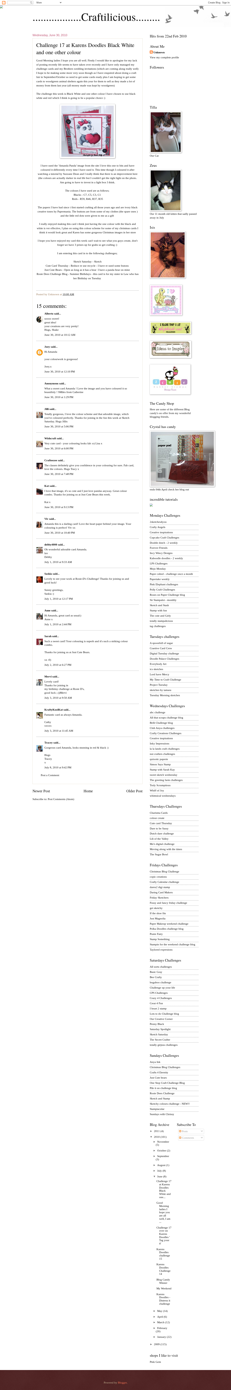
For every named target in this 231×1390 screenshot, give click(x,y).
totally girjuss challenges (164, 1044)
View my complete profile (164, 57)
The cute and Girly (160, 615)
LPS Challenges (158, 563)
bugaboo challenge (160, 982)
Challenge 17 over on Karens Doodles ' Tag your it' (163, 1235)
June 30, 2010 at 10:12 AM (59, 334)
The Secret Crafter (160, 1039)
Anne (47, 610)
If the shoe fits (158, 913)
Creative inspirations (161, 532)
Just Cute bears (158, 1077)
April (160, 1316)
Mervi (48, 676)
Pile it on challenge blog (163, 1088)
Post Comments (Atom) (61, 799)
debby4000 (50, 544)
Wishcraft (50, 438)
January (162, 1336)
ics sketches (156, 669)
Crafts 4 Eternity (159, 1072)
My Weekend (163, 1288)
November (163, 1141)
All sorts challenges (161, 966)
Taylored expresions (161, 949)
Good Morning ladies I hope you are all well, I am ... (163, 1212)
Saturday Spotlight (160, 1029)
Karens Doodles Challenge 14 (163, 1269)
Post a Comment (50, 775)
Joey (47, 346)
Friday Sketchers (159, 897)
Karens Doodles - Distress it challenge (163, 1299)
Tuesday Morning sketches (165, 695)
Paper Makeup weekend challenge (169, 923)
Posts (184, 1131)
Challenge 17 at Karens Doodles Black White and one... (163, 1189)
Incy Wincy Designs (161, 553)
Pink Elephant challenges (164, 584)
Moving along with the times (166, 849)
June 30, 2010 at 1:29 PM (58, 397)
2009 (157, 1344)
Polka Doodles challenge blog (167, 928)
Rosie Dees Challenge (162, 1093)
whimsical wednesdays (163, 795)
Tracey (48, 742)
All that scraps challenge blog (166, 717)
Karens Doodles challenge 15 (163, 1254)
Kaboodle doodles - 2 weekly (166, 558)
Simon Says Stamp (160, 764)
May (160, 1311)
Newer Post (41, 791)
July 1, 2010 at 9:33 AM (58, 562)
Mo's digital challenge (162, 844)
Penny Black (157, 1024)
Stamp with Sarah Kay (162, 769)
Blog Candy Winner (163, 1281)
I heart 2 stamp (158, 1008)
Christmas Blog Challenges (165, 1067)
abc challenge (157, 712)
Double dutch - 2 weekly (164, 542)
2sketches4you (158, 521)
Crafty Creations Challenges (165, 733)
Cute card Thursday (161, 823)
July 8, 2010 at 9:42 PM (57, 767)
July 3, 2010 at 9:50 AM (58, 697)
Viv (46, 518)
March (161, 1322)
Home (88, 791)
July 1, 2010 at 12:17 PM (58, 598)
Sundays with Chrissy (162, 1114)
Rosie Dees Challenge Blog (52, 273)
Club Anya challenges (162, 728)
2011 (157, 1131)
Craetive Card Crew (161, 648)
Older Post (134, 791)
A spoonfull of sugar (161, 643)
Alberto (48, 313)
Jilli (46, 409)
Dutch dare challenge (162, 833)
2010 (157, 1136)
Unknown (159, 52)
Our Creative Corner (161, 1019)
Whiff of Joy (157, 790)
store (133, 232)
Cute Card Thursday (57, 265)
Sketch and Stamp (160, 1098)
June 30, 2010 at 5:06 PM (58, 426)
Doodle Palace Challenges (164, 658)
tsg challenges (158, 626)
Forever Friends (158, 547)
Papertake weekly (160, 579)
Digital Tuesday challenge (164, 653)
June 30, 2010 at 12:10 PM (59, 371)
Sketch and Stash (159, 605)
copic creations (158, 876)
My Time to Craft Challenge (165, 679)
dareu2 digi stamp (160, 887)
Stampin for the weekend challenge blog (172, 944)
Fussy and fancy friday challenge (168, 902)
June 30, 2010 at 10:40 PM (59, 532)
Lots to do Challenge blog (164, 1013)
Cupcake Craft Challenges (164, 537)
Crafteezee (50, 460)
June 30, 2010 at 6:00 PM (58, 448)
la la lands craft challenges (165, 748)
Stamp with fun (158, 610)
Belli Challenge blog (161, 722)
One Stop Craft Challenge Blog (167, 1082)
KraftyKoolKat (53, 709)
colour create (157, 818)
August (161, 1165)
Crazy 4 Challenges (161, 998)
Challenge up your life (162, 987)
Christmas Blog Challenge (164, 871)
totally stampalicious (161, 620)
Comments (187, 1137)
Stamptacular (157, 1109)
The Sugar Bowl (159, 854)
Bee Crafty (156, 977)
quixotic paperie (159, 759)
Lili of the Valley (159, 838)
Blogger (122, 1382)
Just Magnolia (157, 918)
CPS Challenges (159, 992)
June (160, 1176)
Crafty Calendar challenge (164, 882)
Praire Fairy (156, 934)
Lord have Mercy (159, 674)
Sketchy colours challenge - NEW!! (170, 1103)
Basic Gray (156, 972)
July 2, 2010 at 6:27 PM (57, 664)
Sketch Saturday (82, 261)
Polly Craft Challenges (162, 589)
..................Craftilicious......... (96, 16)
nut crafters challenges (162, 754)
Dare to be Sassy (159, 828)
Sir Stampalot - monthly (163, 600)
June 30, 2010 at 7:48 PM (58, 474)
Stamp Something (160, 939)
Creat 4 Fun (156, 1003)
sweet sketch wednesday (163, 774)
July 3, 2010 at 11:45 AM (58, 730)
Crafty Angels (157, 527)
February (162, 1328)
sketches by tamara (160, 690)
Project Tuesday (159, 684)
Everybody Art (158, 664)
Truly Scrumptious (160, 785)
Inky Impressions (159, 743)
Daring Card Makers (161, 892)
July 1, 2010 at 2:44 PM (57, 624)
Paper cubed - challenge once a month (171, 573)
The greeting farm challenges (166, 780)
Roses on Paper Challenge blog (167, 594)
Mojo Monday (158, 568)
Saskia (48, 573)
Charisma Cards (159, 812)
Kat (46, 485)
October (162, 1150)
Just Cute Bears (53, 269)
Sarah (47, 636)
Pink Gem (155, 1361)
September (163, 1156)
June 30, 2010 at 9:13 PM (58, 507)
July (160, 1170)
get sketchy (156, 908)
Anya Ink (155, 1062)
